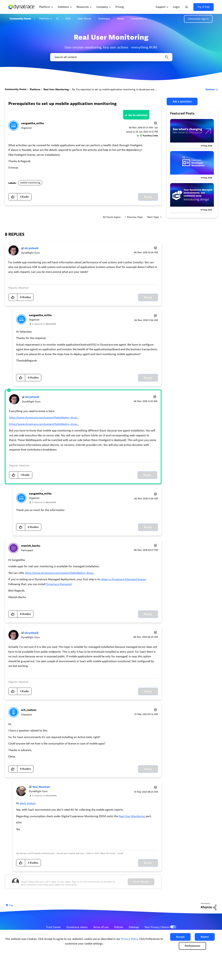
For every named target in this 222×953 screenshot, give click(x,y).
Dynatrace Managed (58, 584)
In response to (44, 324)
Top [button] (11, 905)
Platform (44, 18)
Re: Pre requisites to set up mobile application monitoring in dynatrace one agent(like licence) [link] (123, 89)
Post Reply (141, 882)
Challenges (104, 18)
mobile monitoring (30, 182)
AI (57, 18)
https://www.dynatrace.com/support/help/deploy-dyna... (44, 417)
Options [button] (210, 89)
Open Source (84, 18)
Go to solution (138, 115)
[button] (180, 937)
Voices (120, 18)
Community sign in (198, 18)
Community (137, 18)
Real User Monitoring (56, 89)
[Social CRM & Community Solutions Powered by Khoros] (208, 906)
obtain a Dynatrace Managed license (123, 579)
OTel (68, 18)
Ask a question (182, 101)
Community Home (20, 18)
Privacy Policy (129, 939)
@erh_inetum (27, 803)
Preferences (192, 946)
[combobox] (111, 57)
